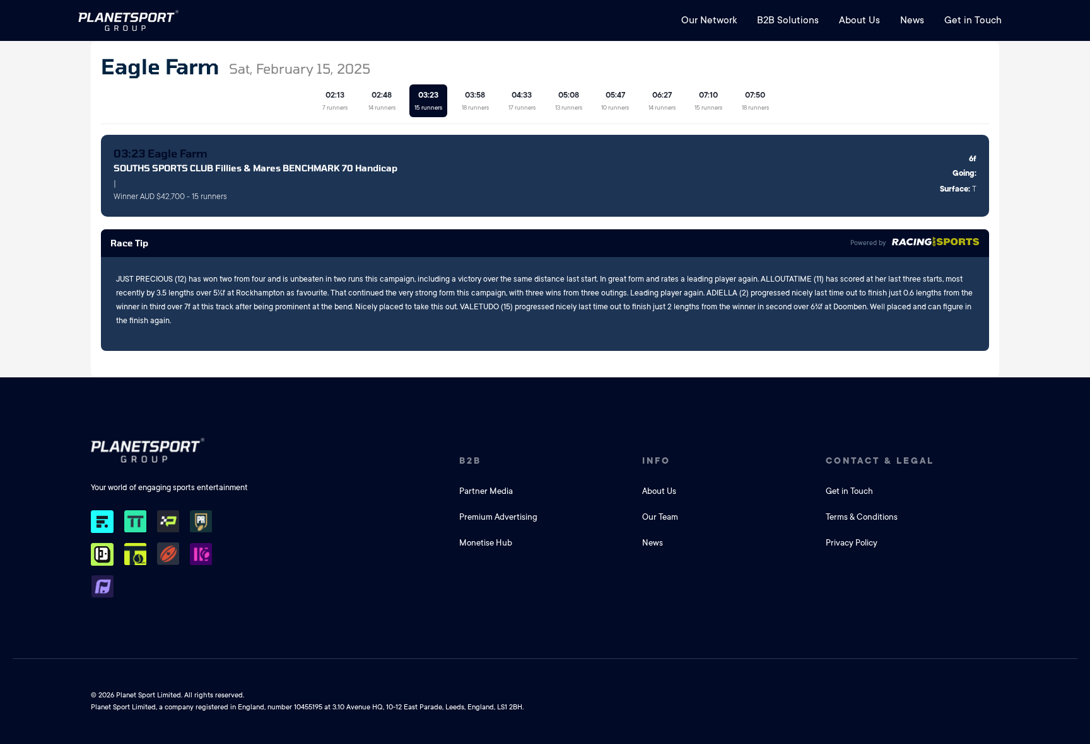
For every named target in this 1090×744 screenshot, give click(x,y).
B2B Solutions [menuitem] (788, 20)
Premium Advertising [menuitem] (498, 517)
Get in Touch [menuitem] (973, 20)
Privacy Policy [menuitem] (851, 542)
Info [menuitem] (656, 460)
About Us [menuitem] (859, 20)
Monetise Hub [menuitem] (485, 542)
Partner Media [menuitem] (486, 491)
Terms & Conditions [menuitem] (862, 517)
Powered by (868, 243)
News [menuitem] (912, 20)
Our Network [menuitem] (709, 20)
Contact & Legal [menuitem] (880, 460)
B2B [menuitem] (470, 460)
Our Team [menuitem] (660, 517)
